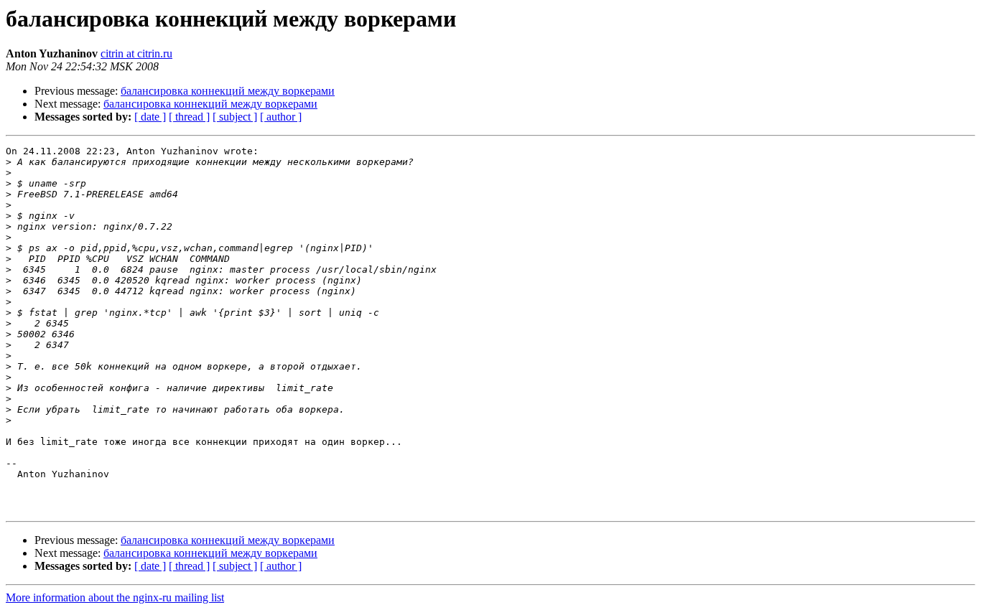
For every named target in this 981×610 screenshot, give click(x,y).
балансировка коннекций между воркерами (228, 91)
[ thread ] (189, 117)
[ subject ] (235, 117)
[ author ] (281, 117)
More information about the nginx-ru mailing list (115, 597)
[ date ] (150, 117)
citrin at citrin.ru (136, 53)
